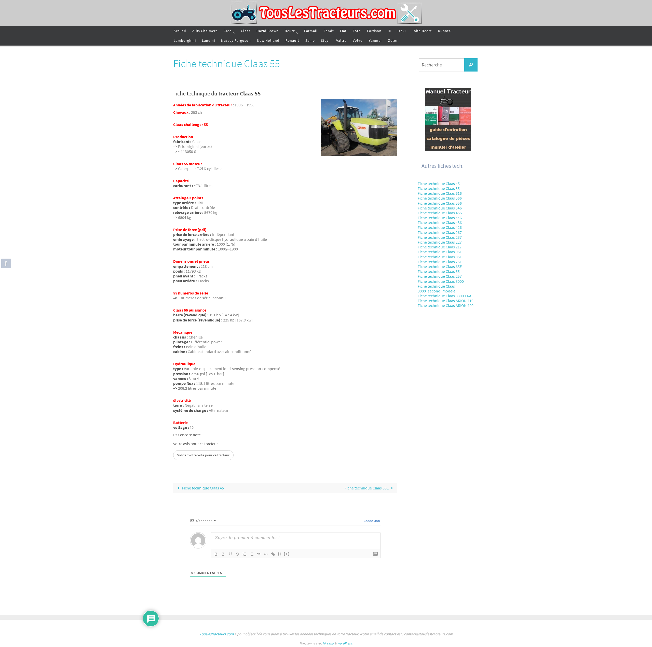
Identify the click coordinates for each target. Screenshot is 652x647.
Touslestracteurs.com (216, 633)
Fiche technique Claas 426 (440, 227)
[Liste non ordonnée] (251, 554)
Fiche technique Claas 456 (440, 212)
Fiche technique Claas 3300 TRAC (446, 295)
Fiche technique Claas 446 (440, 217)
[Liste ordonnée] (244, 554)
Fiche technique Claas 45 (202, 487)
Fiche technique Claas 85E (440, 256)
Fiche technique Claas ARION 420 (445, 305)
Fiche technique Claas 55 (439, 271)
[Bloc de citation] (258, 554)
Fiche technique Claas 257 (440, 276)
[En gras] (216, 554)
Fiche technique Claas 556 (440, 203)
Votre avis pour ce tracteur (195, 443)
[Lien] (273, 554)
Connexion (371, 520)
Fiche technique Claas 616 (440, 193)
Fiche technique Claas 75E (440, 261)
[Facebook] (5, 263)
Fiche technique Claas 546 (440, 207)
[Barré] (237, 554)
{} (279, 554)
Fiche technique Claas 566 (440, 198)
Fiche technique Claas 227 (440, 242)
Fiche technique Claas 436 (440, 222)
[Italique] (223, 554)
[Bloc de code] (265, 554)
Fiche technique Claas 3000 (441, 281)
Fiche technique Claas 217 (440, 246)
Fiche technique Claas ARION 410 (445, 300)
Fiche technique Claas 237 (440, 237)
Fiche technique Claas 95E (440, 251)
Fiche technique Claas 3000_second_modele (436, 288)
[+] (287, 554)
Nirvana (328, 643)
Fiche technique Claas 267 (440, 232)
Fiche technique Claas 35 (439, 188)
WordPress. (344, 643)
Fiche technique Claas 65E (367, 487)
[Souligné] (230, 554)
